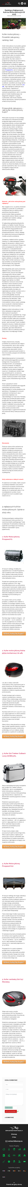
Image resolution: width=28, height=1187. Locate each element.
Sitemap (14, 1134)
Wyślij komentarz (11, 1111)
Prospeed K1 (9, 70)
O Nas (14, 1137)
